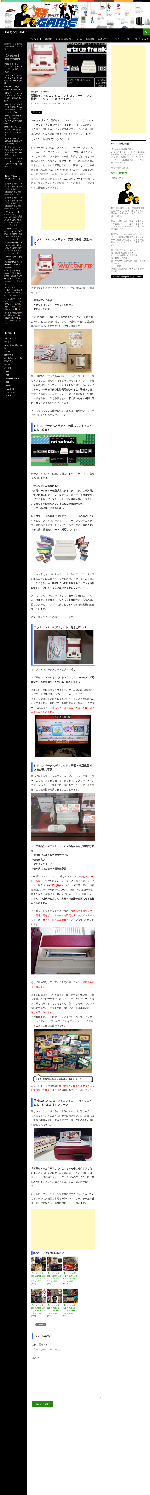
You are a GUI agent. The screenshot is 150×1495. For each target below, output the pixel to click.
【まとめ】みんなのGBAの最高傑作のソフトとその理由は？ (13, 141)
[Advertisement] (63, 211)
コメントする (66, 103)
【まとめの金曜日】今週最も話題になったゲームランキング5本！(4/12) (38, 1278)
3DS (7, 382)
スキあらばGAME (14, 32)
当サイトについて (141, 39)
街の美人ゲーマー (104, 39)
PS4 (7, 375)
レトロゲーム (44, 92)
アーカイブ (41, 1324)
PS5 (7, 371)
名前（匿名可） (40, 1344)
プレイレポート (35, 39)
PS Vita (8, 385)
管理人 (53, 103)
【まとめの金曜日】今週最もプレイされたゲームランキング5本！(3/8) (70, 1310)
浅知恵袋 (48, 39)
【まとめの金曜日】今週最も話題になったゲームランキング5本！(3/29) (70, 1278)
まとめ (79, 39)
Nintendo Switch (12, 378)
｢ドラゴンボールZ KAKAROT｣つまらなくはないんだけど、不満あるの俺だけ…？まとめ (13, 217)
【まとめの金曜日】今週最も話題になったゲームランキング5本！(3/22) (38, 1310)
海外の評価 (90, 39)
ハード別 (126, 39)
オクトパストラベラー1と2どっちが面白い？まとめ (13, 290)
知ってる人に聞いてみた (64, 39)
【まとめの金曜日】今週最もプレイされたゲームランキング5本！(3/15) (54, 1310)
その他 (116, 39)
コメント (37, 1357)
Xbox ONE (10, 389)
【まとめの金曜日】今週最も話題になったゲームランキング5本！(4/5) (54, 1278)
